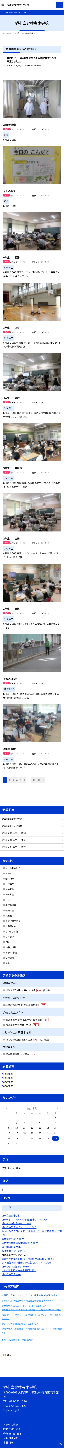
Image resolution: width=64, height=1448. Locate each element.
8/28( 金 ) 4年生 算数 (14, 846)
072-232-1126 (18, 1401)
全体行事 (9, 878)
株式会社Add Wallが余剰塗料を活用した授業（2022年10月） (31, 1309)
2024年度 (8, 1081)
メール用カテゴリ (13, 868)
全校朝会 (9, 957)
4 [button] (16, 780)
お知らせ (9, 873)
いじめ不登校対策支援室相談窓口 (19, 1270)
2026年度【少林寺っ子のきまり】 (27, 990)
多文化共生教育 (13, 920)
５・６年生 (9, 894)
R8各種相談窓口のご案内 (20, 1054)
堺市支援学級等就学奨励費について (20, 1243)
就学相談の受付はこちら (14, 1246)
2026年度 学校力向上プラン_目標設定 (26, 1019)
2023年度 (8, 1085)
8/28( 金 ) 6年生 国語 (14, 832)
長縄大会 (9, 910)
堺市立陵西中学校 (11, 1215)
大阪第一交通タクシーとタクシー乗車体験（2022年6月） (30, 1295)
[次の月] (57, 1108)
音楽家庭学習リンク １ (14, 1250)
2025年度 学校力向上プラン (21, 1024)
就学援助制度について (13, 1239)
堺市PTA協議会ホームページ (16, 1223)
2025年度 (8, 1077)
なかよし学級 (11, 931)
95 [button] (33, 780)
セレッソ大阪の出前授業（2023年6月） (21, 1324)
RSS (9, 1354)
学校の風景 (10, 905)
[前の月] (6, 1108)
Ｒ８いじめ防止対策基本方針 (27, 1039)
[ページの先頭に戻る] (60, 1444)
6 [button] (24, 780)
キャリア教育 (11, 952)
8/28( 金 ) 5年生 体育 (14, 839)
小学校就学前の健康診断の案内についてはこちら (26, 1262)
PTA (7, 942)
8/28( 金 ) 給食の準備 (12, 818)
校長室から (10, 926)
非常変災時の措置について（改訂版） (25, 1004)
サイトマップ (12, 1410)
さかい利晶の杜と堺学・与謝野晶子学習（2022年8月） (29, 1300)
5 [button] (20, 780)
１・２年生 (9, 883)
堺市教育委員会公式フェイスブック (19, 1227)
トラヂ (8, 899)
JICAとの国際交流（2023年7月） (18, 1340)
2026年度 (8, 1073)
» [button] (42, 780)
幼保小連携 (10, 947)
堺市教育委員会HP (11, 1274)
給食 (7, 963)
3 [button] (13, 780)
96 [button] (38, 780)
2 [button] (9, 780)
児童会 (8, 915)
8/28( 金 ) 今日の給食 (12, 825)
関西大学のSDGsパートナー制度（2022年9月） (25, 1306)
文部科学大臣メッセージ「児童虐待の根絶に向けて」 (28, 1258)
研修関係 (9, 936)
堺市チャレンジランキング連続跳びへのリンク (24, 1219)
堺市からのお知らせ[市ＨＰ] (16, 1266)
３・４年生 (9, 889)
